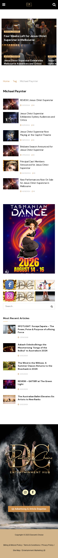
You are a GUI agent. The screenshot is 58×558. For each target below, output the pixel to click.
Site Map (16, 550)
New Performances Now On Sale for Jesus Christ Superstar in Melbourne (36, 183)
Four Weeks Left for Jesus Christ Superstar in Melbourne (25, 38)
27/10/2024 (25, 155)
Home (6, 81)
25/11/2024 (25, 105)
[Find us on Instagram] (25, 492)
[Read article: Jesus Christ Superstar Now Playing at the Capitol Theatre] (11, 135)
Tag (15, 81)
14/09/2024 (25, 191)
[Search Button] (54, 4)
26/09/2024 (26, 173)
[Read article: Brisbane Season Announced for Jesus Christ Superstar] (11, 150)
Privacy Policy (47, 545)
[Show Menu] (3, 4)
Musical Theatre (12, 31)
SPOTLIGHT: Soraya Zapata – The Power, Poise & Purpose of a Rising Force (36, 329)
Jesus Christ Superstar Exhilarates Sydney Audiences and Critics (37, 117)
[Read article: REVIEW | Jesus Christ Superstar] (11, 104)
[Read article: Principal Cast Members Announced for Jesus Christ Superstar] (11, 165)
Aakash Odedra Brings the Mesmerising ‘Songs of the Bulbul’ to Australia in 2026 (32, 347)
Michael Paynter (29, 81)
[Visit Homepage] (29, 5)
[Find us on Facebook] (33, 492)
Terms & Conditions (32, 545)
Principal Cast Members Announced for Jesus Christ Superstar (34, 165)
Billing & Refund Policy (12, 545)
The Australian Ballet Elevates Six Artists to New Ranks (36, 398)
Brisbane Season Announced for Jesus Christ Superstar (36, 148)
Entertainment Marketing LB (33, 550)
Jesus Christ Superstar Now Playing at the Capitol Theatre (35, 133)
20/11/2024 (25, 125)
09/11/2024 (25, 140)
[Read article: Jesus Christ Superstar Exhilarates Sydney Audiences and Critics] (11, 117)
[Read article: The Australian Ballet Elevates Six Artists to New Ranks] (9, 399)
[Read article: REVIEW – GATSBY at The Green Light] (9, 384)
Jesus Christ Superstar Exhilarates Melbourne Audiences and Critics (23, 62)
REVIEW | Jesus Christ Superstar (36, 100)
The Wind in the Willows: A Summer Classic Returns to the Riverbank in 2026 (35, 365)
